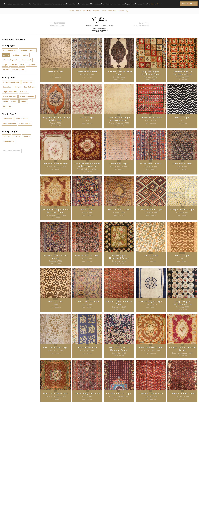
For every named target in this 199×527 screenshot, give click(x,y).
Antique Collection (10, 50)
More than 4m (8, 141)
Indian (5, 101)
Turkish (23, 101)
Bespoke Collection (28, 50)
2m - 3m (17, 136)
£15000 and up (24, 124)
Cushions (16, 55)
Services (96, 11)
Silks (22, 65)
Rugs (5, 65)
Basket (121, 11)
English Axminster (9, 92)
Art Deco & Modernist (11, 82)
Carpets (6, 55)
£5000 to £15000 (9, 124)
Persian (14, 101)
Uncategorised (18, 69)
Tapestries (31, 65)
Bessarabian (27, 82)
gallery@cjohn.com (57, 25)
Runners (13, 65)
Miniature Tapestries (10, 60)
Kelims (25, 55)
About (78, 11)
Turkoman (7, 106)
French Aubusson (9, 96)
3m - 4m (26, 136)
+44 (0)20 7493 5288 (57, 23)
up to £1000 (7, 119)
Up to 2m (6, 136)
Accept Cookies (188, 4)
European (23, 92)
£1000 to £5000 (21, 119)
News (104, 11)
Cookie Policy (156, 4)
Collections (87, 11)
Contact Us (112, 11)
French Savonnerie (27, 96)
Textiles (6, 69)
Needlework (26, 60)
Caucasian (7, 87)
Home (71, 11)
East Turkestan (29, 87)
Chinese (18, 87)
